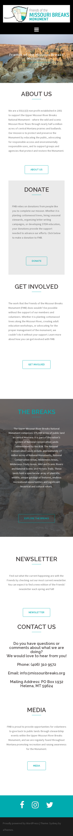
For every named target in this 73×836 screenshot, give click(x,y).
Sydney (53, 823)
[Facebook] (22, 806)
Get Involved (36, 364)
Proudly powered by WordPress (21, 823)
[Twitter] (49, 806)
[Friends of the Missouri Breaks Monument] (36, 12)
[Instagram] (35, 806)
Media (36, 765)
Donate (36, 261)
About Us (36, 169)
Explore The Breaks (36, 518)
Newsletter (36, 612)
